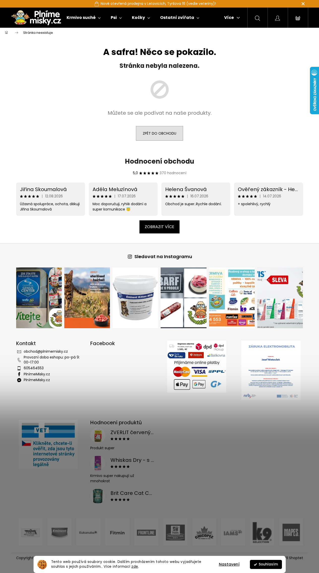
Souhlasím (268, 564)
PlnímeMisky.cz (37, 374)
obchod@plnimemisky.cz (46, 351)
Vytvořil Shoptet (289, 558)
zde (134, 566)
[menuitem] (84, 18)
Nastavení (229, 564)
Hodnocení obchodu (159, 161)
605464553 (34, 368)
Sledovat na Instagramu (163, 256)
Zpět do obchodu (159, 133)
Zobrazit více (159, 227)
